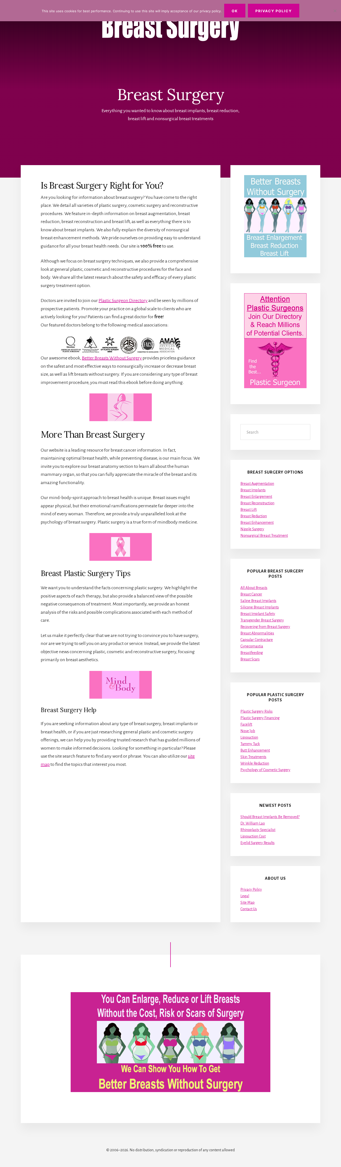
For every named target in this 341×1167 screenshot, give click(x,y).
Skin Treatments (253, 757)
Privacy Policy (251, 889)
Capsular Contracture (256, 640)
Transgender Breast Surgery (262, 620)
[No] (334, 10)
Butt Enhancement (255, 750)
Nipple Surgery (252, 529)
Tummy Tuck (250, 744)
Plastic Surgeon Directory (123, 300)
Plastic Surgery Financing (260, 718)
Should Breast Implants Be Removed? (270, 817)
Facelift (246, 724)
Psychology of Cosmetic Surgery (265, 770)
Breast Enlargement (256, 497)
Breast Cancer (251, 594)
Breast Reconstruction (257, 503)
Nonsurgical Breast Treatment (264, 536)
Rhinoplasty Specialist (257, 830)
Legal (244, 896)
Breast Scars (250, 659)
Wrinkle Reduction (254, 763)
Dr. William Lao (252, 823)
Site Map (247, 902)
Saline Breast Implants (258, 601)
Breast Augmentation (257, 484)
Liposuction (249, 737)
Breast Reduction (253, 516)
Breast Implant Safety (257, 614)
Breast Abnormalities (257, 633)
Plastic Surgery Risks (256, 711)
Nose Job (247, 731)
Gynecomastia (251, 646)
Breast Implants (253, 490)
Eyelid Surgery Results (257, 843)
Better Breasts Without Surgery (112, 357)
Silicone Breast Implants (259, 607)
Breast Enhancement (257, 523)
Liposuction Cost (253, 836)
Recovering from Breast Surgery (265, 627)
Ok (235, 11)
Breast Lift (248, 510)
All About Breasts (253, 588)
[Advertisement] (120, 819)
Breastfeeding (251, 653)
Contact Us (248, 909)
